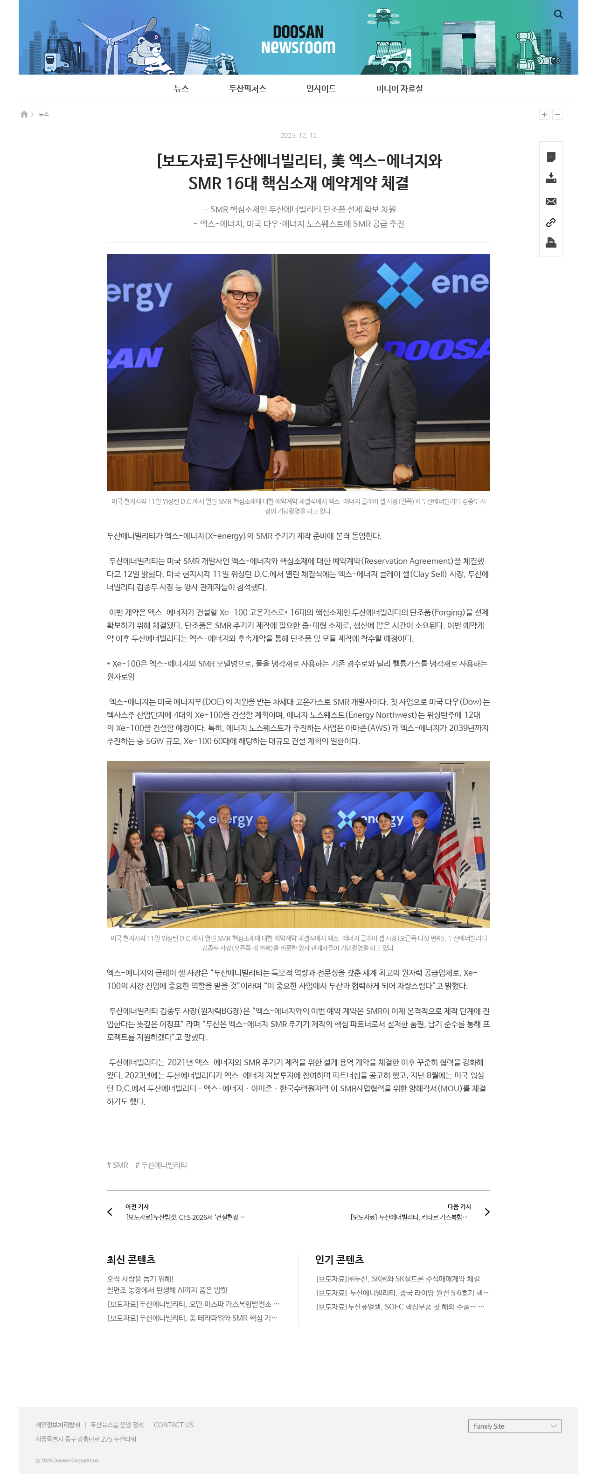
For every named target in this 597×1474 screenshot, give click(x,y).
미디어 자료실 (399, 89)
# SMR (117, 1165)
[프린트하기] (551, 243)
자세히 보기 (194, 1285)
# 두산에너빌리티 (161, 1165)
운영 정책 (117, 1425)
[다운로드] (551, 179)
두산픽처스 (247, 89)
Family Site (489, 1426)
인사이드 (321, 89)
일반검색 (558, 14)
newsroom (298, 37)
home (24, 114)
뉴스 (181, 89)
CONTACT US (174, 1425)
